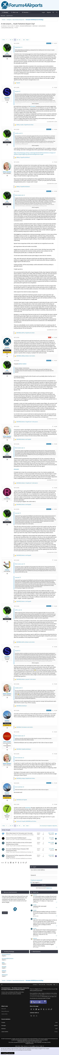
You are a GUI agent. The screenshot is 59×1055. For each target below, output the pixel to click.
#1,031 (55, 509)
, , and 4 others (24, 124)
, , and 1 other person (27, 421)
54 (19, 39)
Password (33, 875)
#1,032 (55, 560)
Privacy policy (49, 984)
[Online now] (7, 51)
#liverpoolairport (6, 954)
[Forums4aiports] (15, 910)
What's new (15, 12)
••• (56, 902)
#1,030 (55, 487)
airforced (52, 850)
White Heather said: (19, 195)
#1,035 (55, 684)
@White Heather (22, 364)
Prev (4, 39)
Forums (6, 12)
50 (10, 39)
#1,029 (55, 444)
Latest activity (4, 1014)
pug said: (17, 91)
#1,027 (55, 360)
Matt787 (8, 839)
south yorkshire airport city (7, 27)
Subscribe (5, 912)
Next (27, 39)
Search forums (9, 15)
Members (26, 12)
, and (23, 157)
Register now (49, 888)
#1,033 (55, 606)
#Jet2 (3, 962)
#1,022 (55, 87)
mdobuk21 (4, 26)
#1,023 (55, 129)
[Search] (56, 12)
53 (17, 39)
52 (14, 39)
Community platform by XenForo (29, 1041)
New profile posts (5, 1011)
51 (12, 39)
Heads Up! (35, 892)
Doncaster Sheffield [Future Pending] (25, 834)
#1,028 (55, 426)
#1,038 (55, 753)
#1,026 (55, 337)
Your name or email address (38, 870)
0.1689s (33, 1046)
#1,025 (55, 191)
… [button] (8, 39)
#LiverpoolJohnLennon (7, 958)
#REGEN (4, 970)
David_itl (35, 894)
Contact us (35, 984)
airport (17, 26)
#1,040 (55, 804)
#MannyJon (5, 974)
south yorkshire (42, 26)
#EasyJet (4, 966)
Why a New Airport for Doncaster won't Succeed (19, 833)
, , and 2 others (25, 332)
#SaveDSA (33, 106)
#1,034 (55, 646)
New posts (3, 15)
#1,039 (55, 783)
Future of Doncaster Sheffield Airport (16, 838)
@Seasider (16, 469)
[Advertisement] (29, 33)
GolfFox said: (17, 610)
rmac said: (17, 513)
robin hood (35, 26)
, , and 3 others (25, 356)
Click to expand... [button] (35, 103)
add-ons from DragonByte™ (25, 1042)
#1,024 (55, 162)
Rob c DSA (52, 856)
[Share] (53, 43)
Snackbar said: (18, 133)
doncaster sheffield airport (25, 26)
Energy (56, 1031)
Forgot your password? (36, 880)
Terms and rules (42, 984)
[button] (19, 12)
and (21, 705)
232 (24, 39)
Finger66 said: (18, 47)
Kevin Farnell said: (19, 757)
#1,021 (55, 43)
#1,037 (55, 732)
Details (48, 1042)
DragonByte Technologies (42, 1042)
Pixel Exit (31, 1043)
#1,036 (55, 710)
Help (54, 984)
